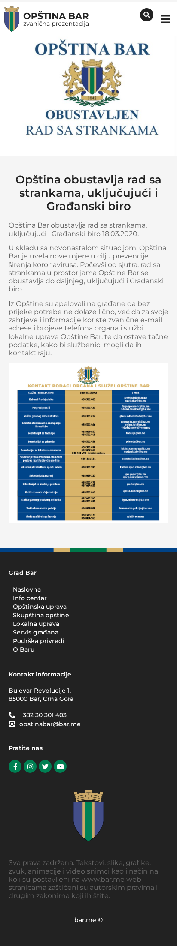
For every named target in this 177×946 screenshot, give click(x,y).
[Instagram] (30, 766)
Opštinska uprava (40, 606)
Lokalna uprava (36, 624)
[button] (165, 19)
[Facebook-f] (15, 766)
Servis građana (35, 632)
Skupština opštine (41, 615)
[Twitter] (45, 766)
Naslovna (27, 589)
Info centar (30, 598)
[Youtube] (60, 766)
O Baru (23, 649)
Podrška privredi (38, 641)
